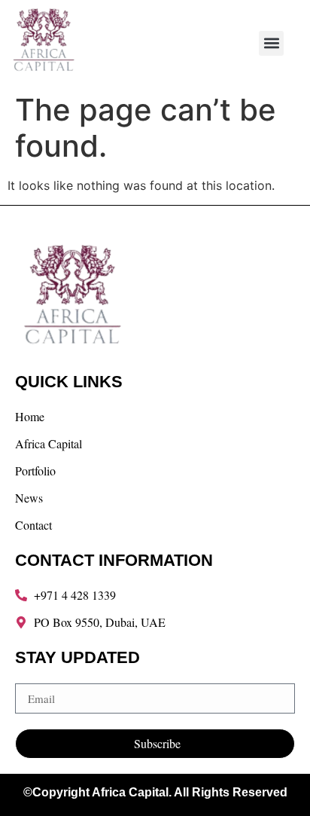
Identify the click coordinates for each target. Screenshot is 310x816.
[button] (271, 43)
